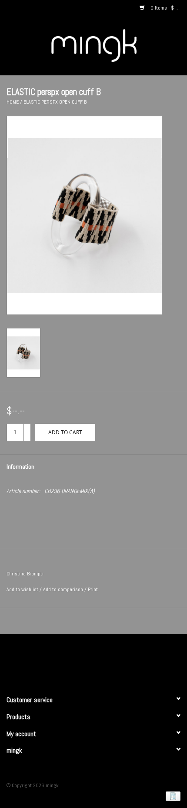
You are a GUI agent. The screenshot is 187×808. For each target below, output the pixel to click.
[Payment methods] (171, 795)
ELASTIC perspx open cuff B (55, 101)
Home (13, 101)
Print (93, 589)
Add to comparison (63, 589)
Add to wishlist (22, 589)
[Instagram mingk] (109, 661)
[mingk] (107, 45)
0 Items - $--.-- (164, 7)
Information (20, 466)
